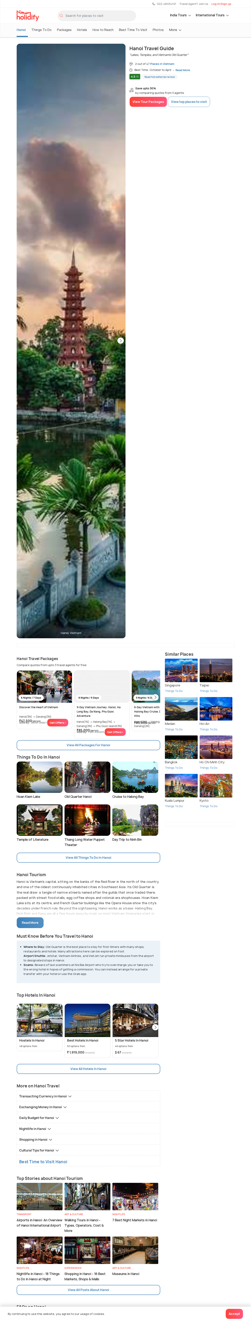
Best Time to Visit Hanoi (43, 1162)
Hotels (82, 30)
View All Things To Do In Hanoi (88, 857)
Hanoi (21, 30)
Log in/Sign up (221, 4)
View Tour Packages (148, 102)
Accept (234, 1314)
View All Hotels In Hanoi (88, 1069)
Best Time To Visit (133, 30)
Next (121, 341)
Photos (158, 30)
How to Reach (103, 30)
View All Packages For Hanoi (88, 745)
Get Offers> (58, 722)
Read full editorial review (160, 77)
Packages (64, 30)
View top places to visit (189, 102)
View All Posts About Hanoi (88, 1290)
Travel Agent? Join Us (193, 4)
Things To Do (41, 30)
